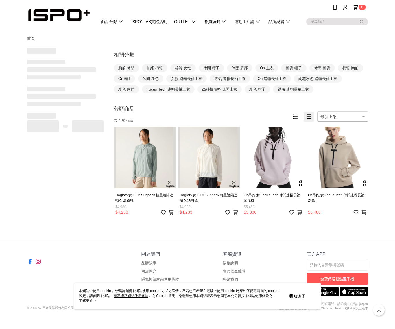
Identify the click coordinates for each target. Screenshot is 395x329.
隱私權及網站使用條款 (160, 279)
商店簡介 (148, 271)
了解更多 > (87, 301)
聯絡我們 (230, 279)
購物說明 (230, 263)
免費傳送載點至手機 (337, 279)
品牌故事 (148, 263)
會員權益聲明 (234, 271)
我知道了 (297, 296)
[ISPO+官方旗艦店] (59, 15)
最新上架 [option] (328, 116)
